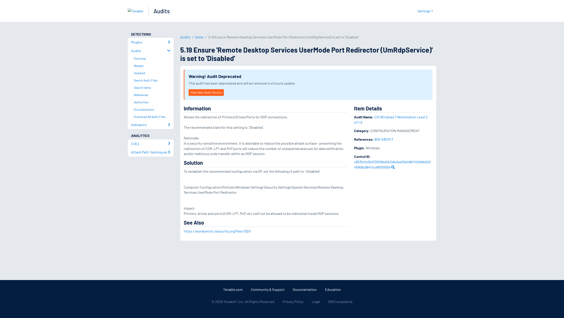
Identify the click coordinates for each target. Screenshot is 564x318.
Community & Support (268, 289)
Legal (316, 301)
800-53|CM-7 (384, 139)
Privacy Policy (293, 301)
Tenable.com (233, 289)
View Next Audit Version (206, 92)
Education (333, 289)
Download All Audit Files (149, 117)
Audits (162, 11)
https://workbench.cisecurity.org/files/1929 (217, 231)
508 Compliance (340, 301)
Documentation (305, 289)
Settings (423, 11)
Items (199, 37)
